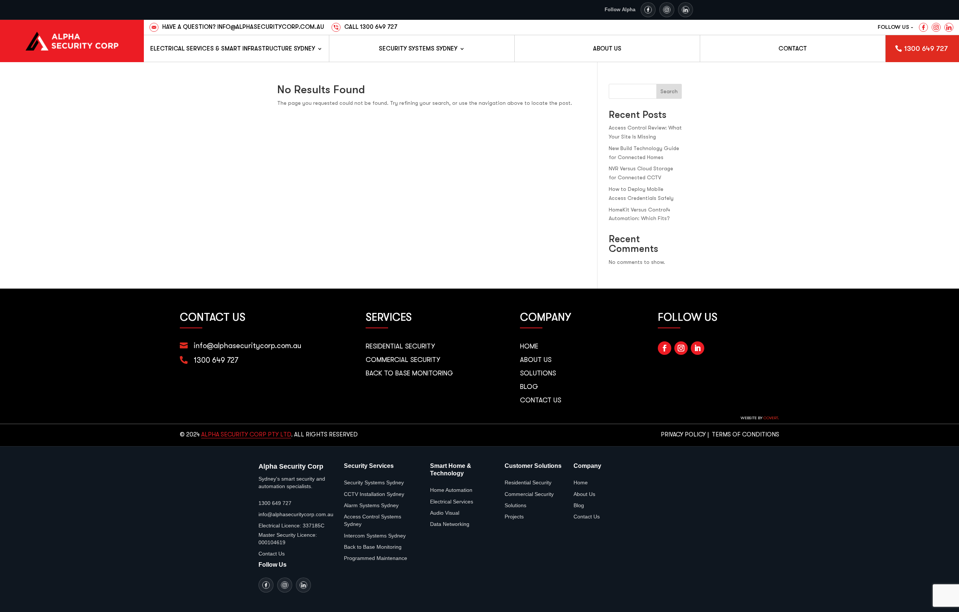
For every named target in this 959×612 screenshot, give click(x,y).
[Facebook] (648, 9)
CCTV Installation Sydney (374, 494)
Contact (792, 48)
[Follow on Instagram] (681, 348)
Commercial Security (403, 359)
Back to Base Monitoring (409, 373)
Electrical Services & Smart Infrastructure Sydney (232, 48)
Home (529, 346)
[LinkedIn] (685, 9)
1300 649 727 (926, 49)
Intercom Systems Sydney (375, 536)
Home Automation (451, 490)
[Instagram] (666, 9)
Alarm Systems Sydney (371, 505)
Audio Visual (444, 513)
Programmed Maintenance (375, 558)
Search (669, 91)
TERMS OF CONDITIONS (745, 434)
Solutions (538, 373)
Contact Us (540, 400)
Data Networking (449, 524)
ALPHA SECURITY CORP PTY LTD (246, 434)
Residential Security (400, 346)
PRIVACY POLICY (683, 434)
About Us (607, 48)
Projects (514, 517)
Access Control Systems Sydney (372, 520)
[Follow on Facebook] (664, 348)
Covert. (771, 417)
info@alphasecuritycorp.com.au (248, 345)
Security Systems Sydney (418, 48)
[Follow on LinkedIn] (697, 348)
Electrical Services (451, 502)
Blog (529, 386)
